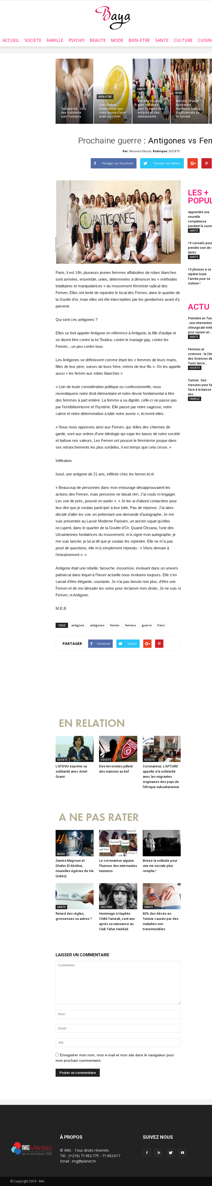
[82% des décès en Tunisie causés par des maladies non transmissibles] (162, 896)
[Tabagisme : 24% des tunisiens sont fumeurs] (74, 91)
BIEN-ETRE (139, 40)
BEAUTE (98, 40)
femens (130, 625)
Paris (161, 625)
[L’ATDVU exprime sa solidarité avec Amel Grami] (75, 749)
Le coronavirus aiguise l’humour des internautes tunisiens (118, 866)
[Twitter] (170, 1153)
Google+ (198, 460)
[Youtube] (182, 1153)
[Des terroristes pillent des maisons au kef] (118, 749)
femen (114, 625)
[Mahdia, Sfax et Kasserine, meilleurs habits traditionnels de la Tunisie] (189, 91)
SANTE (162, 40)
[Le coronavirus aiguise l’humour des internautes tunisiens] (118, 843)
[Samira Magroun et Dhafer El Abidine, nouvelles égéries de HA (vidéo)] (75, 843)
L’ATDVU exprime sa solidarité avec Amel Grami (71, 771)
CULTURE (183, 40)
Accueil (11, 40)
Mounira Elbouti (140, 151)
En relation (92, 723)
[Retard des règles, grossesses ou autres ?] (75, 896)
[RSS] (159, 1153)
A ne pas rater (99, 817)
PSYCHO (77, 40)
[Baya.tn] (112, 17)
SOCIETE (33, 40)
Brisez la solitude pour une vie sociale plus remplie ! (160, 866)
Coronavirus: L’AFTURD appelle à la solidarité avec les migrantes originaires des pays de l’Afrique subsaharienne (161, 776)
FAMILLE (55, 40)
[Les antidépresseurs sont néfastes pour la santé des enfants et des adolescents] (151, 91)
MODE (117, 40)
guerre (147, 625)
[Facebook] (147, 1153)
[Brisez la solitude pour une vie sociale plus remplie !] (162, 843)
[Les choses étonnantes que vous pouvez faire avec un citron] (113, 91)
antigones (97, 625)
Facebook (197, 440)
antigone (77, 625)
